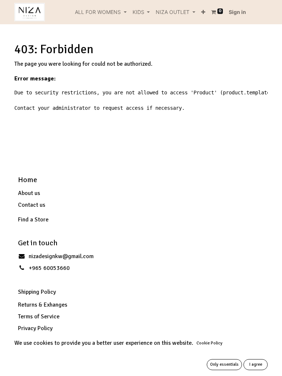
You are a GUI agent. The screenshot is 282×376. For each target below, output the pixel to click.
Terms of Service (38, 316)
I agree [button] (255, 364)
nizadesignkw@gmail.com (61, 256)
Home (27, 179)
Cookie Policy (209, 343)
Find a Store (33, 219)
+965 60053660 (49, 268)
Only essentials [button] (224, 364)
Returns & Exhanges (42, 304)
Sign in (237, 12)
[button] (203, 12)
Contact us (31, 205)
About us (29, 193)
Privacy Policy (35, 328)
